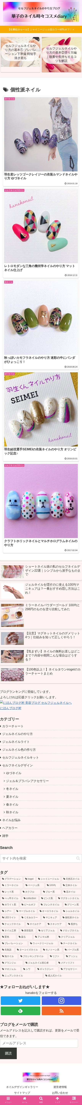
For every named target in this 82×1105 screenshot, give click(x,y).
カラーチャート (13, 726)
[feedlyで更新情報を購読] (20, 1011)
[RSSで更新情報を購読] (61, 1011)
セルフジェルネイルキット (20, 757)
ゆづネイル (13, 773)
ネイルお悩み (11, 820)
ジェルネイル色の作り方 (19, 749)
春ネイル (12, 804)
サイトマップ (22, 1092)
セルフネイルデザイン (17, 765)
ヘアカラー (10, 828)
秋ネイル (12, 812)
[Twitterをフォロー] (20, 1000)
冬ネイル (12, 788)
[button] (78, 858)
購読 (8, 1053)
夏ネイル (12, 796)
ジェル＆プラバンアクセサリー (27, 781)
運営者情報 (60, 1086)
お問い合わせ (60, 1092)
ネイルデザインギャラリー (22, 1086)
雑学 (5, 835)
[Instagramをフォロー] (61, 1000)
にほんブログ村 (10, 708)
